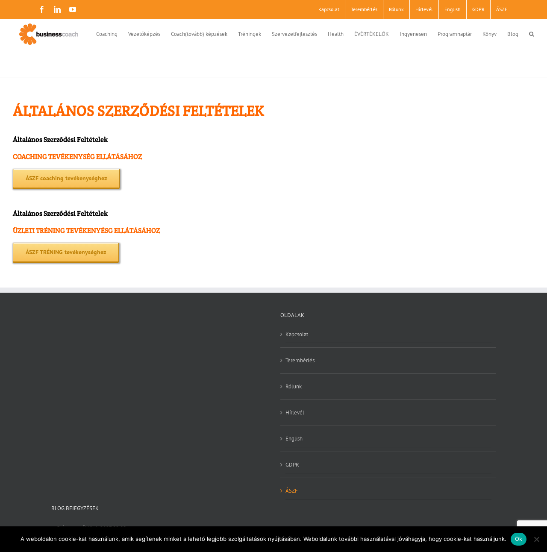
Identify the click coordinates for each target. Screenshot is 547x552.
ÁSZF (291, 490)
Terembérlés (300, 360)
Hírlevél (294, 412)
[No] (536, 539)
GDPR (292, 464)
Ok (519, 538)
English (294, 438)
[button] (531, 33)
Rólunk (293, 386)
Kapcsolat (296, 334)
